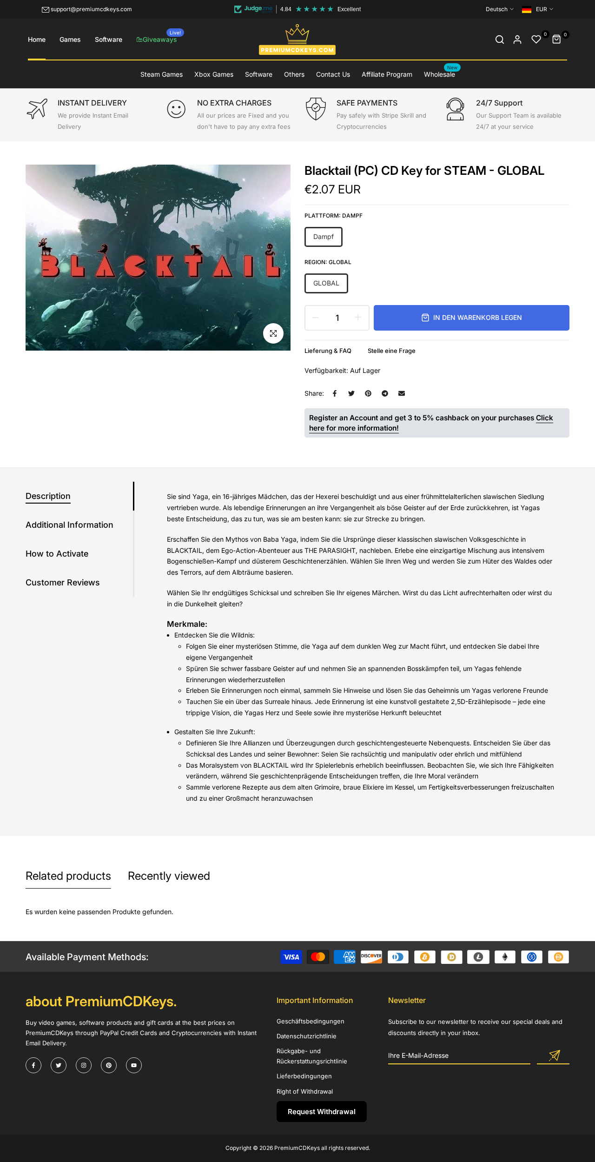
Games (70, 39)
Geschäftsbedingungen (310, 1021)
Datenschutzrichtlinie (307, 1036)
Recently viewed (169, 876)
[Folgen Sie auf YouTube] (134, 1065)
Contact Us (333, 74)
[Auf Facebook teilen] (334, 393)
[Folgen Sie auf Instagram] (84, 1065)
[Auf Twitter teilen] (351, 393)
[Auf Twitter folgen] (58, 1065)
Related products (68, 876)
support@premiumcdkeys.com (91, 9)
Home (37, 39)
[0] (536, 39)
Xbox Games (213, 74)
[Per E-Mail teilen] (401, 393)
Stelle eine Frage (392, 350)
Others (294, 74)
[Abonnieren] (553, 1056)
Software (108, 39)
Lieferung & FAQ (327, 350)
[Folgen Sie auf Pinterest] (109, 1065)
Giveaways (162, 36)
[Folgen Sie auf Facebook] (33, 1065)
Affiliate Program (387, 74)
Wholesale (441, 73)
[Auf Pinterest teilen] (368, 393)
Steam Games (161, 74)
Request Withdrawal (322, 1111)
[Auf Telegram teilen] (385, 393)
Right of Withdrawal (305, 1091)
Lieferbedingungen (304, 1076)
